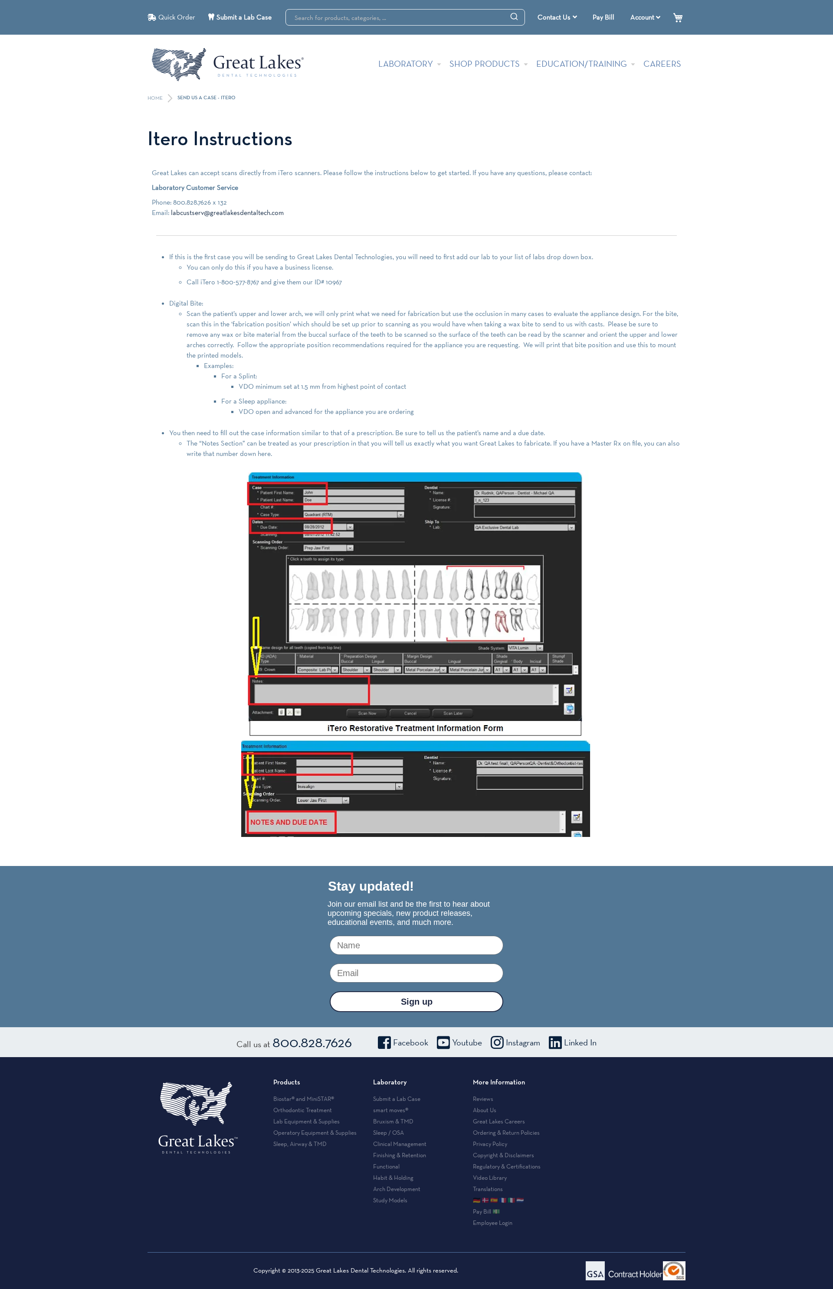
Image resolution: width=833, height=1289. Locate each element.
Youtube (467, 1042)
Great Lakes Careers (499, 1121)
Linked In (580, 1042)
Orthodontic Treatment (302, 1110)
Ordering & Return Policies (506, 1132)
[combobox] (405, 17)
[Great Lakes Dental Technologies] (228, 64)
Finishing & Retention (399, 1155)
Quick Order (176, 17)
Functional (386, 1166)
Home (156, 98)
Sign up (417, 1001)
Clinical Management (399, 1144)
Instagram (523, 1042)
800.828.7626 (312, 1042)
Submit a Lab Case (244, 17)
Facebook (410, 1042)
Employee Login (492, 1223)
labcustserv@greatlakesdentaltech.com (227, 212)
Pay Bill (603, 17)
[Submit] (514, 16)
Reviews (483, 1099)
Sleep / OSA (388, 1132)
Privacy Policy (490, 1144)
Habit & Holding (393, 1178)
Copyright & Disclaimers (503, 1155)
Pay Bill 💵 (486, 1211)
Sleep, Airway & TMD (300, 1144)
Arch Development (396, 1189)
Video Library (490, 1178)
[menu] (558, 17)
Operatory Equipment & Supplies (315, 1132)
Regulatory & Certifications (507, 1166)
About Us (484, 1110)
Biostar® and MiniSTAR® (303, 1099)
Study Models (390, 1200)
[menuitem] (557, 17)
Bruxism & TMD (393, 1121)
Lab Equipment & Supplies (306, 1121)
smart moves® (390, 1110)
